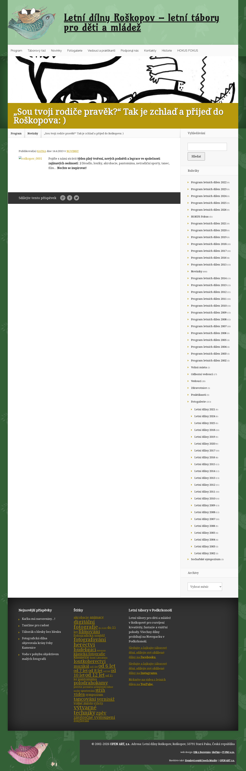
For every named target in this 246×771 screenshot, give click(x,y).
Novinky (56, 50)
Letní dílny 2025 (204, 423)
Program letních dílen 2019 (209, 237)
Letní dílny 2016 (204, 457)
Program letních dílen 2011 (209, 298)
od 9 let (106, 671)
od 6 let (107, 665)
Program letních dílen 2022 (209, 182)
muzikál (81, 666)
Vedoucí (196, 381)
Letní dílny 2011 (204, 491)
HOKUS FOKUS (187, 50)
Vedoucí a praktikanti (101, 50)
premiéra (88, 686)
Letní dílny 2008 (204, 512)
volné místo (83, 703)
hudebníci (85, 649)
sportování (88, 690)
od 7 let (81, 670)
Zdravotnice (199, 388)
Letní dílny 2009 (204, 505)
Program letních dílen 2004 (209, 346)
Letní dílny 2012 (204, 484)
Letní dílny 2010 (204, 498)
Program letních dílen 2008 (209, 319)
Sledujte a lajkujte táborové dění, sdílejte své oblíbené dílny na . (148, 652)
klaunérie (81, 657)
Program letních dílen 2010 (209, 305)
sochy (77, 690)
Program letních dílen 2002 (209, 360)
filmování (89, 631)
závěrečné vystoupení (94, 717)
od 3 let (94, 666)
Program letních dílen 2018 (209, 244)
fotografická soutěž (89, 635)
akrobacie (81, 617)
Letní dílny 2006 (204, 526)
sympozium (94, 695)
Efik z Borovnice (202, 752)
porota (78, 686)
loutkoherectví (90, 661)
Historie (167, 50)
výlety (98, 703)
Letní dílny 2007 (204, 519)
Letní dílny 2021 (204, 409)
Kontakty (150, 50)
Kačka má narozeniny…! (38, 619)
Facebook (69, 198)
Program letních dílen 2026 (209, 209)
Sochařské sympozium (206, 559)
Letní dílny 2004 (204, 539)
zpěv (101, 713)
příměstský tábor (103, 686)
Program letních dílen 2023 (209, 189)
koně (93, 657)
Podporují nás (130, 50)
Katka (41, 151)
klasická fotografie (89, 653)
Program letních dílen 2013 (209, 285)
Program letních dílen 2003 (209, 353)
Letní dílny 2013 (204, 478)
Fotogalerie (74, 50)
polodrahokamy (91, 683)
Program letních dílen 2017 (209, 250)
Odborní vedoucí (202, 374)
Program (16, 50)
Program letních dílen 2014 (209, 278)
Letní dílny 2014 (204, 471)
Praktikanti (198, 394)
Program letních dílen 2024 (209, 196)
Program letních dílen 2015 (209, 264)
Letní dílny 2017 (204, 450)
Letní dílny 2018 (204, 430)
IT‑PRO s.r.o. (228, 752)
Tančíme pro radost (35, 625)
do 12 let (103, 628)
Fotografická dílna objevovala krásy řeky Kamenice (37, 643)
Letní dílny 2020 (204, 443)
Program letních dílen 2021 (209, 223)
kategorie (101, 650)
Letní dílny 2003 (204, 546)
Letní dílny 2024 (204, 416)
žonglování (81, 721)
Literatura (101, 657)
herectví (84, 644)
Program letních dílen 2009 (209, 312)
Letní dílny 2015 (204, 464)
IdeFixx (216, 752)
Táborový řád (37, 50)
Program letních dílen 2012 (209, 292)
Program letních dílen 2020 (209, 230)
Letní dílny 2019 (204, 436)
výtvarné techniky (85, 710)
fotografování (90, 639)
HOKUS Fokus (200, 216)
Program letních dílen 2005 (209, 340)
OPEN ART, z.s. (120, 744)
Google (63, 198)
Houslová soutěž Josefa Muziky (201, 760)
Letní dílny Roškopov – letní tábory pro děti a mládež (142, 22)
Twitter (76, 198)
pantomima (87, 679)
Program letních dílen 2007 (209, 326)
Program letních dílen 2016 (209, 257)
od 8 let (95, 670)
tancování (85, 699)
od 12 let (95, 675)
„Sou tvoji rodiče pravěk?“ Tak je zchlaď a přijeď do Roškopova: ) (84, 133)
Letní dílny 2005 (204, 532)
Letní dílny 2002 (204, 553)
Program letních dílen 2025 (209, 203)
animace (97, 617)
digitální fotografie (86, 624)
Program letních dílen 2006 (209, 333)
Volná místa (199, 367)
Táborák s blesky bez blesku (41, 632)
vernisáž (106, 699)
